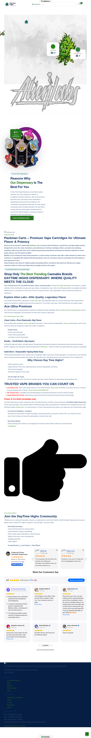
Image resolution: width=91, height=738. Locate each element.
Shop (8, 690)
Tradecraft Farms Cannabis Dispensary (19, 553)
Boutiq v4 (45, 347)
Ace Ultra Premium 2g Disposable (69, 310)
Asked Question (12, 688)
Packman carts (35, 245)
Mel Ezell (43, 551)
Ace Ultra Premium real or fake (14, 316)
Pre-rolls (9, 702)
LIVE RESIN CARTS (13, 680)
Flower (9, 700)
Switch (9, 707)
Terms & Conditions (19, 726)
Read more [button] (38, 604)
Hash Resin (10, 705)
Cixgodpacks (12, 426)
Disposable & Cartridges (14, 697)
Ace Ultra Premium (18, 306)
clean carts (67, 323)
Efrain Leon (70, 551)
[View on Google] (36, 590)
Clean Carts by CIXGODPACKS (38, 390)
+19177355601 (6, 78)
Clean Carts (27, 323)
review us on (16, 564)
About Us (10, 685)
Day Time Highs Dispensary (62, 285)
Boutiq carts (20, 407)
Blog (8, 683)
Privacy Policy (8, 726)
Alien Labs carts (36, 300)
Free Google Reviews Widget (46, 649)
